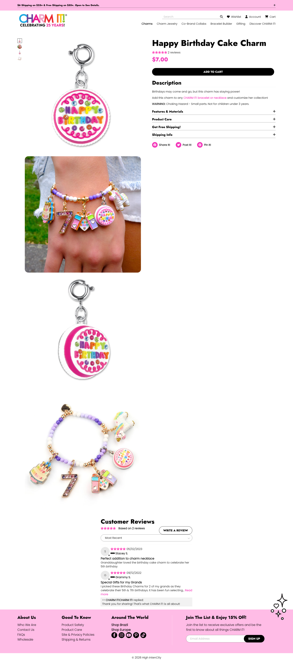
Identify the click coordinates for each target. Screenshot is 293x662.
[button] (160, 52)
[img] (118, 549)
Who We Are (26, 625)
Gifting (240, 24)
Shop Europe (121, 630)
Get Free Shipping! (166, 127)
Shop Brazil (119, 625)
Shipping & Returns (76, 639)
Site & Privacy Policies (78, 634)
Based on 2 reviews (131, 528)
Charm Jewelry (167, 24)
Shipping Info (162, 134)
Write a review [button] (175, 530)
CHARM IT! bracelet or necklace (205, 98)
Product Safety (73, 625)
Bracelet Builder (221, 24)
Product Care (162, 119)
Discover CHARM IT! (263, 24)
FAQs (21, 634)
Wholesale (25, 639)
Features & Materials (167, 111)
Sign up (254, 639)
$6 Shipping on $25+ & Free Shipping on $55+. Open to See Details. (58, 5)
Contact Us (25, 630)
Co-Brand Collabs (194, 24)
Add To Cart (213, 72)
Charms (147, 24)
